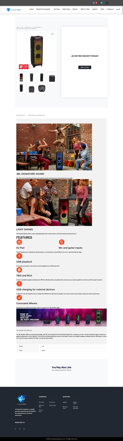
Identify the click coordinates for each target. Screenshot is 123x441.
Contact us (110, 9)
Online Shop (52, 405)
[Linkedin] (101, 3)
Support (94, 9)
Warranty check (65, 407)
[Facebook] (94, 3)
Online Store (66, 9)
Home (32, 9)
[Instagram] (99, 3)
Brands (75, 9)
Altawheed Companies (43, 9)
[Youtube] (96, 3)
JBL (22, 27)
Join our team (41, 410)
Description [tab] (20, 115)
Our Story (57, 9)
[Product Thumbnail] (52, 34)
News (102, 9)
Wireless (28, 27)
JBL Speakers (37, 27)
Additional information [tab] (36, 115)
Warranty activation (75, 407)
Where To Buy (85, 9)
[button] (107, 3)
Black (43, 350)
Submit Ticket (75, 403)
